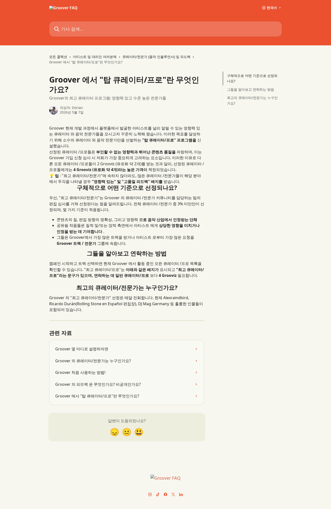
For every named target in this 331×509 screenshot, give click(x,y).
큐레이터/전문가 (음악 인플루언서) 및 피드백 (156, 56)
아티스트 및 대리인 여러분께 (95, 56)
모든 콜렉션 (58, 56)
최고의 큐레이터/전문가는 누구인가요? (252, 100)
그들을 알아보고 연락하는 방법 (250, 89)
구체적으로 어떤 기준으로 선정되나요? (252, 78)
